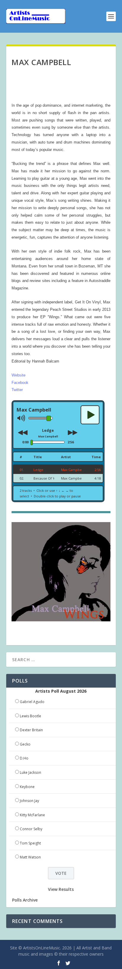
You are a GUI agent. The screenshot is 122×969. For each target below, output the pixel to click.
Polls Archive (25, 900)
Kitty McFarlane (32, 814)
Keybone (27, 786)
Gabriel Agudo (32, 701)
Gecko (25, 744)
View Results (61, 889)
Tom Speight (30, 843)
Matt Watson (30, 857)
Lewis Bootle (30, 716)
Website (18, 375)
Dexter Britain (31, 729)
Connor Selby (31, 828)
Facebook (20, 382)
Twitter (17, 389)
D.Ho (24, 758)
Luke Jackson (30, 772)
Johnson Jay (29, 800)
